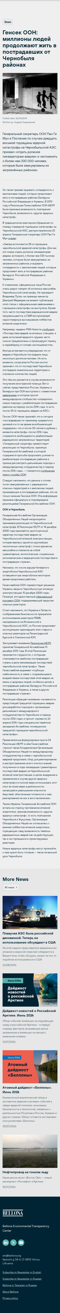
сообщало (48, 329)
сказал (12, 238)
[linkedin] (6, 1242)
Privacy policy (10, 1298)
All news (9, 887)
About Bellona (10, 1291)
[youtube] (21, 1242)
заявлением (9, 395)
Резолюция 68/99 (41, 643)
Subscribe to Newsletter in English (22, 1272)
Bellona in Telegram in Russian (20, 1285)
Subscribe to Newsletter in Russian (22, 1278)
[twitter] (13, 1242)
